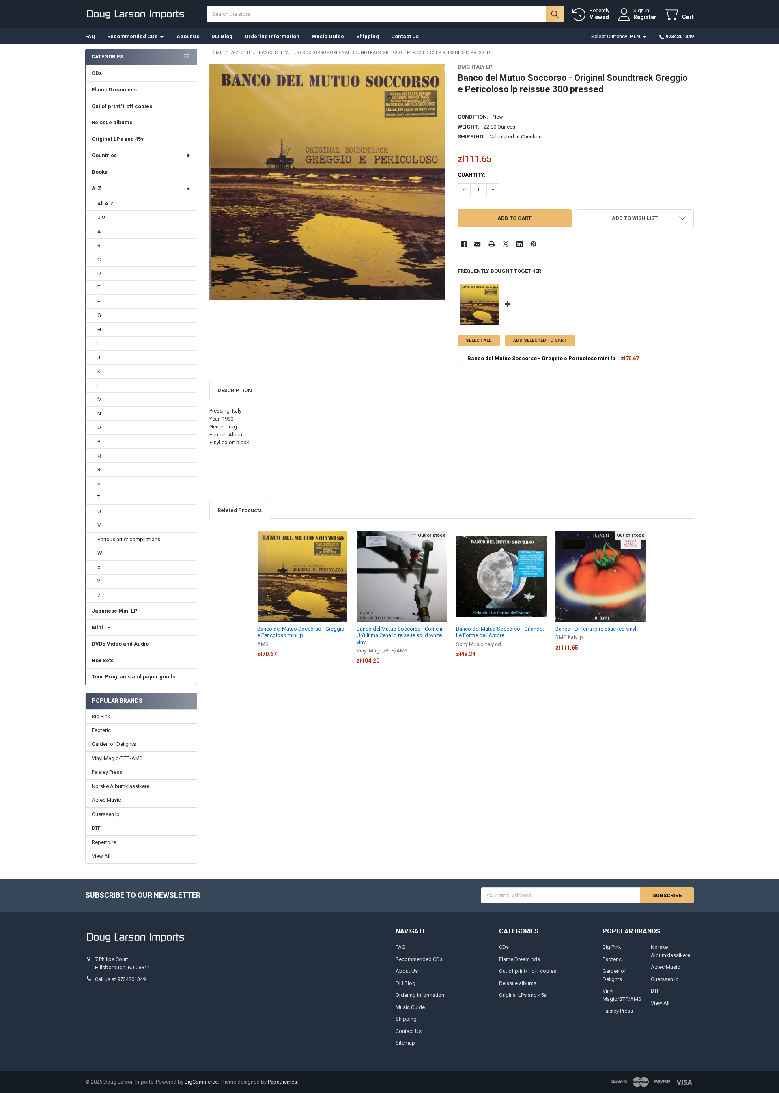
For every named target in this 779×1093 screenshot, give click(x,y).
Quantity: (472, 175)
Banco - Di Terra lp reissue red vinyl (595, 629)
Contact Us (405, 36)
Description (234, 390)
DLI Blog (221, 36)
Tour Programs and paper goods (133, 677)
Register (644, 17)
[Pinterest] (533, 244)
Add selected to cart (539, 340)
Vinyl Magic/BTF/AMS (117, 758)
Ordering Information (272, 36)
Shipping (367, 36)
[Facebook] (463, 244)
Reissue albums (112, 122)
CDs (97, 73)
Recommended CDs (132, 36)
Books (100, 172)
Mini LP (101, 627)
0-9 (101, 217)
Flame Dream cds (114, 89)
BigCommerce (201, 1082)
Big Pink (101, 716)
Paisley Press (107, 772)
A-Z (96, 188)
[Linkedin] (519, 244)
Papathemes (282, 1082)
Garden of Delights (114, 744)
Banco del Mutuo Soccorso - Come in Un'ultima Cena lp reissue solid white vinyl (400, 635)
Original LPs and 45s (118, 139)
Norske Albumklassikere (120, 786)
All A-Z (105, 204)
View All (101, 856)
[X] (505, 244)
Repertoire (104, 842)
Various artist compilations (128, 539)
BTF (96, 828)
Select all (478, 340)
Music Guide (328, 36)
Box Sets (103, 660)
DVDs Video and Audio (120, 644)
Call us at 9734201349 (120, 979)
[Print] (491, 244)
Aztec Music (106, 800)
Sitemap (405, 1043)
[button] (635, 218)
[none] (327, 182)
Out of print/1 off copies (122, 106)
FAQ (90, 36)
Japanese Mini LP (115, 611)
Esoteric (101, 730)
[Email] (477, 244)
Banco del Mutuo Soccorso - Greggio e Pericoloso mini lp (541, 358)
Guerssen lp (106, 814)
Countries (104, 155)
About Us (187, 36)
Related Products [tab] (239, 510)
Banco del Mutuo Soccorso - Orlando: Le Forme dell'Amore (500, 632)
